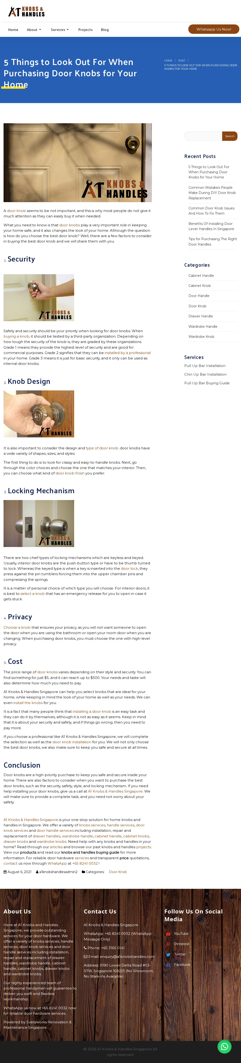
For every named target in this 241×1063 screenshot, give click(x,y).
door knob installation (71, 742)
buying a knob (16, 336)
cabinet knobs (136, 836)
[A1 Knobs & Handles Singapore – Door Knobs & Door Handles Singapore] (26, 10)
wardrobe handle (77, 836)
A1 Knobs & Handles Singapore (115, 791)
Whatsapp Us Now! (214, 29)
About (31, 29)
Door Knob (118, 872)
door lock (129, 568)
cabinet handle (108, 836)
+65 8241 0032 (85, 863)
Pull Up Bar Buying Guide (207, 383)
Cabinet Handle (201, 275)
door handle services (55, 830)
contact (10, 863)
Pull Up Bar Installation (204, 365)
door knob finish (70, 473)
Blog (104, 29)
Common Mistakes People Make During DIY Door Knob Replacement (212, 192)
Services (57, 29)
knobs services (92, 825)
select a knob (32, 593)
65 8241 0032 (118, 933)
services (82, 858)
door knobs (69, 225)
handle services (120, 825)
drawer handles (46, 836)
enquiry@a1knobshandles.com (127, 956)
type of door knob (102, 448)
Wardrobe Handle (203, 326)
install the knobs (28, 703)
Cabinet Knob (200, 286)
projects (143, 847)
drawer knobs (16, 841)
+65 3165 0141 (113, 948)
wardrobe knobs (51, 841)
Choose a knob (17, 627)
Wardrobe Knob (201, 337)
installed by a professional (128, 352)
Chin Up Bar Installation (205, 374)
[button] (224, 1047)
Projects (84, 29)
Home (12, 29)
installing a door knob (92, 711)
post (181, 60)
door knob (16, 210)
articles (56, 847)
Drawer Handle (201, 316)
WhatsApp (57, 863)
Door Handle (199, 296)
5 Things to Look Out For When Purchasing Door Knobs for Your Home (209, 172)
